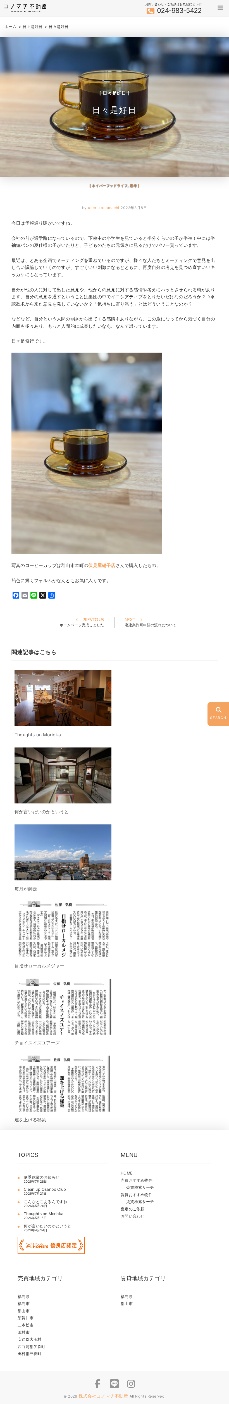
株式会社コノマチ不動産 (104, 1396)
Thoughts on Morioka (45, 1213)
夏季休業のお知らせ (41, 1177)
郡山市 (24, 1310)
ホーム (10, 26)
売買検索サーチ (140, 1187)
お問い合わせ (132, 1216)
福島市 (24, 1303)
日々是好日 (32, 26)
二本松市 (26, 1325)
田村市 (24, 1332)
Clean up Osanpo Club (45, 1189)
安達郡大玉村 (29, 1339)
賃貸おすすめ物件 (136, 1194)
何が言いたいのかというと (47, 1226)
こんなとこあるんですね (45, 1201)
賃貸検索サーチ (140, 1201)
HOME (126, 1173)
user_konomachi (103, 207)
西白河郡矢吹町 (31, 1346)
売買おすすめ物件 (136, 1180)
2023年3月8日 (134, 207)
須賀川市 (26, 1317)
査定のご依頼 (132, 1208)
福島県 (24, 1296)
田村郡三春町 (29, 1353)
